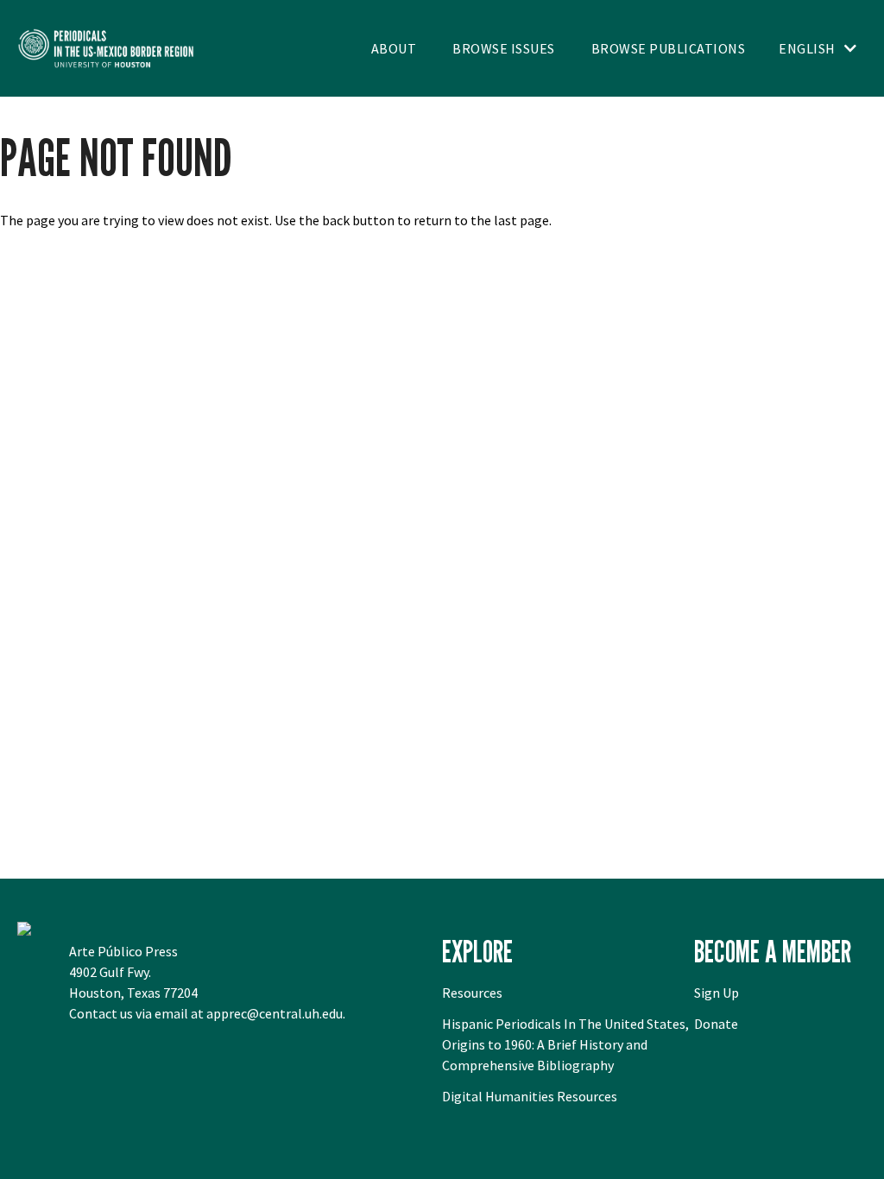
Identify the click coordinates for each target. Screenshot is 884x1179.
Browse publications (668, 48)
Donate (716, 1023)
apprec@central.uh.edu (274, 1013)
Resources (472, 992)
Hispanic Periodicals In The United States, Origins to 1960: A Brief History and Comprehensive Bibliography (565, 1044)
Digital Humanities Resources (529, 1096)
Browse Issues (503, 48)
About (394, 48)
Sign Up (716, 992)
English (807, 48)
